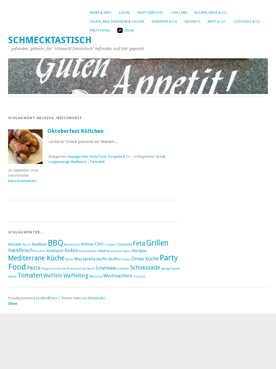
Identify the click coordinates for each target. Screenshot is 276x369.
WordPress (48, 298)
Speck (176, 268)
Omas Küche (145, 258)
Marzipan (139, 251)
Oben (12, 303)
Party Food (100, 30)
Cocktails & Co (247, 21)
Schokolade (145, 267)
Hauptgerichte (150, 13)
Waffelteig (75, 276)
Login (124, 13)
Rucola (61, 268)
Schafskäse (106, 268)
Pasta (33, 268)
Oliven (126, 259)
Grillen (157, 242)
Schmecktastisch (50, 40)
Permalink (97, 162)
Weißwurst (79, 162)
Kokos (71, 250)
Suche (129, 30)
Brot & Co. (217, 21)
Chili (99, 244)
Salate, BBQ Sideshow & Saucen (117, 21)
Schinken (123, 268)
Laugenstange (59, 162)
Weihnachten (118, 276)
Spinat (12, 276)
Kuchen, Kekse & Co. (211, 13)
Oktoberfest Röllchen (75, 131)
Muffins (114, 259)
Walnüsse (95, 276)
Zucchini (139, 276)
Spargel (166, 268)
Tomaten (30, 275)
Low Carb (179, 13)
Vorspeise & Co (164, 21)
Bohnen (87, 244)
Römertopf (74, 268)
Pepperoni (48, 268)
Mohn (69, 259)
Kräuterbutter (88, 251)
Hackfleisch (20, 250)
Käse (101, 251)
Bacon (27, 244)
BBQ (55, 242)
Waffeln (53, 276)
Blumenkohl (72, 244)
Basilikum (39, 244)
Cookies (110, 244)
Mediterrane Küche (36, 258)
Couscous (124, 244)
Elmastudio (96, 298)
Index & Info (101, 13)
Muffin (101, 259)
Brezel (160, 157)
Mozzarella (84, 258)
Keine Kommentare (22, 181)
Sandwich (88, 268)
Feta (139, 243)
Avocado (15, 244)
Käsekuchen (114, 251)
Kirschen (40, 251)
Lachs (127, 251)
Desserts (192, 21)
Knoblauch (55, 251)
